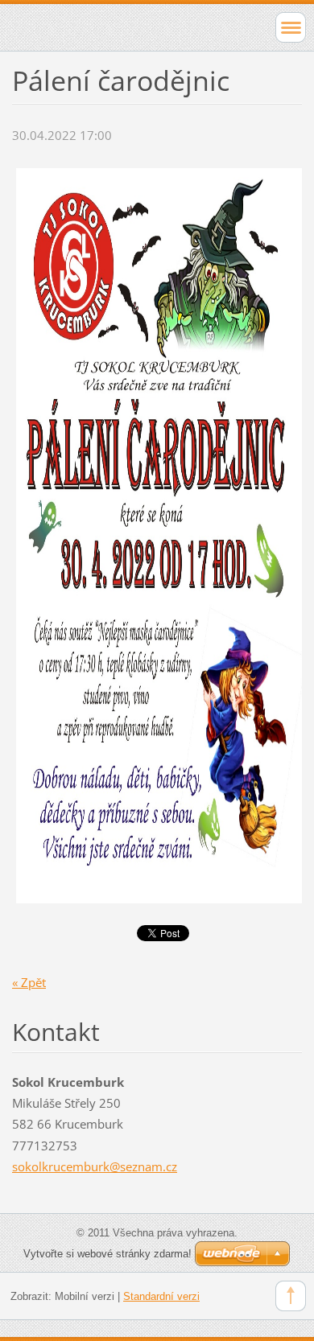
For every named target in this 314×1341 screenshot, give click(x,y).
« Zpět (29, 982)
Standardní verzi (161, 1296)
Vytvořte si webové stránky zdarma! (107, 1254)
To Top (290, 1296)
